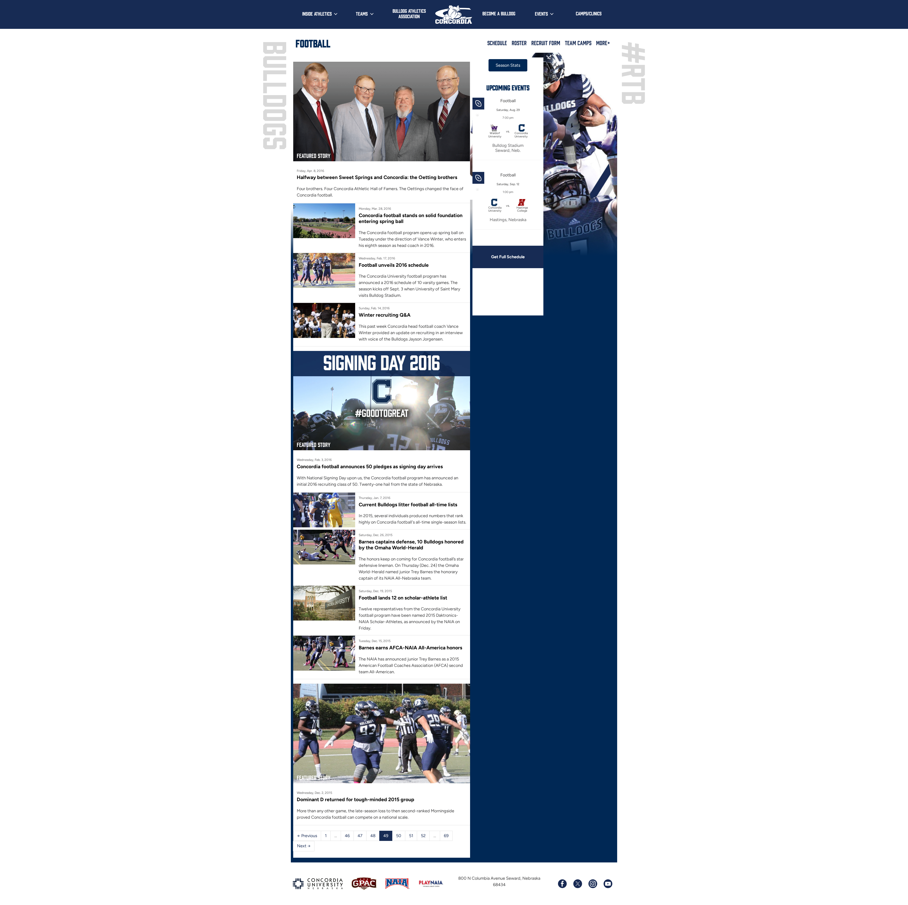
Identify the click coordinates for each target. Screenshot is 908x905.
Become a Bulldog (498, 13)
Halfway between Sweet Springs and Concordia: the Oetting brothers (377, 177)
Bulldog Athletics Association (409, 13)
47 (360, 835)
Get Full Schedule (508, 256)
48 (372, 835)
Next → (303, 845)
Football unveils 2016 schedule (394, 265)
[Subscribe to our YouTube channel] (607, 883)
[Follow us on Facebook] (562, 883)
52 (423, 835)
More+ (603, 42)
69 (446, 835)
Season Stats (508, 65)
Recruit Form (545, 42)
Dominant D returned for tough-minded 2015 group (355, 799)
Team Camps (578, 42)
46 (347, 835)
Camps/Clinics (589, 13)
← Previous (307, 835)
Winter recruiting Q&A (384, 315)
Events (541, 13)
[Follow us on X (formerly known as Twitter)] (577, 883)
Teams (362, 13)
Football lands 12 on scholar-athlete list (403, 598)
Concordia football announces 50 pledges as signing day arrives (370, 466)
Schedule (497, 42)
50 (398, 835)
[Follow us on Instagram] (592, 883)
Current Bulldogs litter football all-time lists (408, 504)
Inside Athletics (317, 13)
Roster (519, 42)
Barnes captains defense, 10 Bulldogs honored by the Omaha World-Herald (411, 545)
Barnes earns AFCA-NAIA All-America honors (410, 648)
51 (411, 835)
